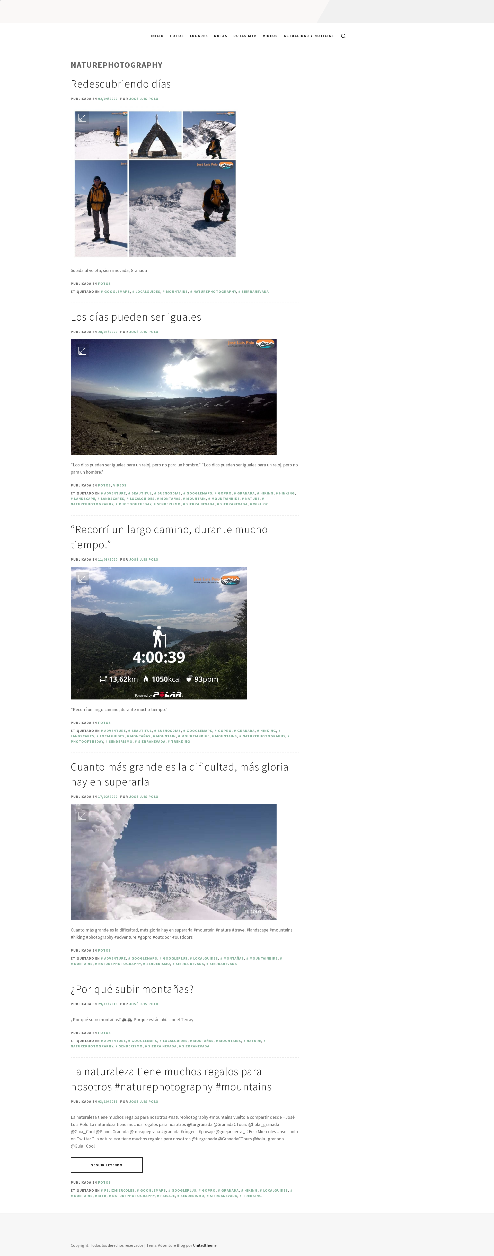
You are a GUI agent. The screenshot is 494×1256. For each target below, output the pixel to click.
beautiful (141, 493)
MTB (102, 1195)
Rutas (220, 35)
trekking (180, 741)
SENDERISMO (169, 504)
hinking (287, 493)
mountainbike (225, 498)
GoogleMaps (117, 291)
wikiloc (260, 504)
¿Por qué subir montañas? (132, 989)
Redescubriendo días (121, 83)
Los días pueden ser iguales (136, 316)
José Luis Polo (143, 98)
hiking (267, 493)
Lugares (199, 35)
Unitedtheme (205, 1245)
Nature (252, 498)
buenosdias (169, 493)
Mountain (196, 498)
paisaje (167, 1195)
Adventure (115, 493)
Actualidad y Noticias (309, 35)
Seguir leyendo (107, 1165)
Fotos (177, 35)
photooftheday (135, 504)
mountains (177, 291)
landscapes (112, 498)
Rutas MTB (245, 35)
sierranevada (255, 291)
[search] (341, 36)
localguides (148, 291)
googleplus (175, 958)
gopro (225, 493)
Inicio (157, 35)
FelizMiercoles (119, 1190)
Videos (270, 35)
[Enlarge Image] (82, 117)
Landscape (84, 498)
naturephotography (214, 291)
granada (246, 493)
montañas (170, 498)
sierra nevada (200, 504)
